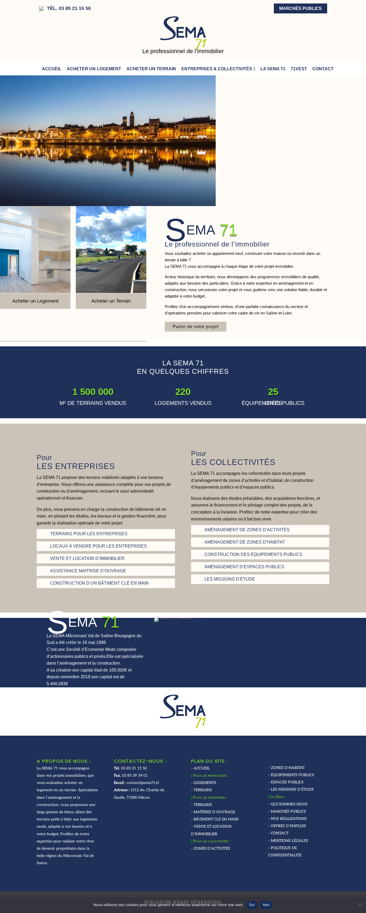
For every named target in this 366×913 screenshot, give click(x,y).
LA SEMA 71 (272, 69)
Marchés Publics (300, 8)
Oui (252, 905)
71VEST (299, 69)
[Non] (359, 905)
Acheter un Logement (94, 69)
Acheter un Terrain (151, 69)
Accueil (51, 69)
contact (323, 69)
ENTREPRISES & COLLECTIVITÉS (216, 69)
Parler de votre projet (195, 326)
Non (266, 905)
